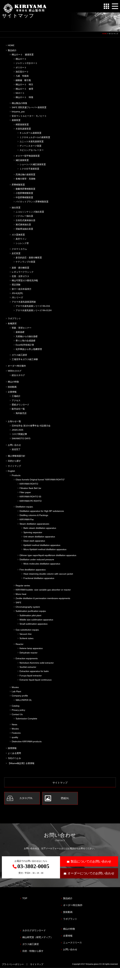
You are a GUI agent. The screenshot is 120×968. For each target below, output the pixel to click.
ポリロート (21, 67)
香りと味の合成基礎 (25, 340)
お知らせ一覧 (14, 421)
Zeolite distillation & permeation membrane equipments (43, 598)
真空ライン (21, 239)
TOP (24, 898)
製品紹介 (12, 50)
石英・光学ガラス (20, 276)
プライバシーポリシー (13, 964)
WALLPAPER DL (24, 700)
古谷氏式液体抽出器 (25, 220)
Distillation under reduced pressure (37, 559)
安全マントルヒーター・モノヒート (29, 116)
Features (16, 733)
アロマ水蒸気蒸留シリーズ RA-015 (33, 306)
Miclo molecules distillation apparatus (41, 563)
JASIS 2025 (17, 430)
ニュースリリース (72, 942)
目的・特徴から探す (32, 951)
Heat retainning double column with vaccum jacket (48, 574)
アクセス (16, 400)
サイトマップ (14, 466)
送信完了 (16, 449)
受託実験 (16, 284)
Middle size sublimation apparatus (36, 619)
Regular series (23, 585)
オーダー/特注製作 (17, 366)
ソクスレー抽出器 (24, 216)
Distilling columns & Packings (34, 515)
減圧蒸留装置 (22, 160)
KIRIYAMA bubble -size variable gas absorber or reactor (43, 589)
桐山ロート (21, 59)
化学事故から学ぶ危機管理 (29, 349)
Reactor (19, 644)
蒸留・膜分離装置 (20, 267)
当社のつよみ (14, 758)
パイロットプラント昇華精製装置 (32, 201)
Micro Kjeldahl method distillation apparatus (44, 549)
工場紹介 (16, 396)
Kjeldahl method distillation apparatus (41, 545)
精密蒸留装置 (22, 124)
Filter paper (25, 492)
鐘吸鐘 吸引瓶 (23, 80)
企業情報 (12, 392)
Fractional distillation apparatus (38, 578)
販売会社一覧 (18, 409)
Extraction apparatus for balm (34, 671)
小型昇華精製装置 (24, 193)
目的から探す (14, 461)
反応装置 (16, 253)
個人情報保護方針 (16, 456)
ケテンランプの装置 (25, 262)
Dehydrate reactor (29, 652)
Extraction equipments (27, 658)
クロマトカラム (19, 249)
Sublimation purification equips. (31, 611)
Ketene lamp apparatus (31, 648)
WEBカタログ (14, 371)
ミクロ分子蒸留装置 (29, 168)
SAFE (18, 602)
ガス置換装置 (18, 234)
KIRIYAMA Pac (27, 519)
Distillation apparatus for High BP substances (42, 511)
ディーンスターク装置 (30, 146)
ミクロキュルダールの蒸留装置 (35, 137)
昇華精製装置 (18, 184)
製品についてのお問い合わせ (91, 861)
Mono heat (21, 594)
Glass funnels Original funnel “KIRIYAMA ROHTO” (40, 479)
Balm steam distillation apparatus (39, 528)
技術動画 (12, 387)
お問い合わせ (14, 445)
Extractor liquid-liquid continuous (36, 680)
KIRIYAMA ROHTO (29, 484)
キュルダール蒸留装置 (30, 133)
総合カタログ (18, 375)
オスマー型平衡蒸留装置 (28, 156)
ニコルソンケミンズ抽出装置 (30, 211)
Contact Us (17, 714)
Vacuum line (26, 634)
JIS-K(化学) (17, 293)
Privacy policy (18, 710)
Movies (15, 687)
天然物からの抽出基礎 (27, 336)
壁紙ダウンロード (20, 404)
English (11, 471)
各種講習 (12, 323)
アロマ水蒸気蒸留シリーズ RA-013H (34, 310)
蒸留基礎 (20, 332)
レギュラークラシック (23, 272)
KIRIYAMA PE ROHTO (31, 501)
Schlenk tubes (26, 638)
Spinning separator (32, 532)
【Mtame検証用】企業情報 (21, 763)
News (14, 724)
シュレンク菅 (22, 243)
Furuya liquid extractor (31, 675)
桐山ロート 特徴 (24, 97)
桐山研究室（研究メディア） (37, 937)
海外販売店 (21, 413)
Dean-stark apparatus (34, 541)
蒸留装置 (16, 120)
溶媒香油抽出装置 (24, 229)
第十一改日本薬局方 (21, 289)
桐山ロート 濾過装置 (23, 54)
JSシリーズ (17, 297)
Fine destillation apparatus (33, 569)
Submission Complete (26, 718)
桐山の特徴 (13, 381)
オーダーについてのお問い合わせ (91, 873)
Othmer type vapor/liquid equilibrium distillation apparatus (48, 555)
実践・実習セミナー (21, 328)
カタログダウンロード (34, 930)
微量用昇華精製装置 (25, 189)
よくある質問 (14, 753)
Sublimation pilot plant (30, 615)
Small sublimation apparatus (34, 624)
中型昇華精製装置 (24, 197)
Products (16, 475)
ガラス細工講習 (19, 355)
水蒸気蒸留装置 (23, 128)
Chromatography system (28, 607)
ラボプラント (14, 318)
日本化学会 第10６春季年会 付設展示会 (31, 425)
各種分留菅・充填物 (25, 178)
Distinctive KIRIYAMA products (27, 741)
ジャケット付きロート (27, 63)
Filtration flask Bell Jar (30, 488)
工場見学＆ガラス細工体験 (25, 359)
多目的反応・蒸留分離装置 (29, 257)
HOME (104, 33)
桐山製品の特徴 (19, 103)
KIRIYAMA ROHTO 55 (30, 496)
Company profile (20, 695)
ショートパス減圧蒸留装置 (33, 164)
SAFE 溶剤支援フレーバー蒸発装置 (29, 107)
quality (15, 737)
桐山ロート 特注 (24, 84)
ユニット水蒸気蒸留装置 (32, 141)
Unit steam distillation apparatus (39, 536)
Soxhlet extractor (28, 667)
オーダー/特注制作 (72, 905)
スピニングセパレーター (32, 150)
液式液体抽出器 (23, 224)
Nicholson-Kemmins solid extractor (37, 663)
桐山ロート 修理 (24, 89)
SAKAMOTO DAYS (21, 438)
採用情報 (12, 748)
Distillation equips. (24, 506)
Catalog (15, 706)
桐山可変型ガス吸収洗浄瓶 (25, 280)
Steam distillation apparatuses (34, 524)
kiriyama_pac (18, 111)
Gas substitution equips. (27, 630)
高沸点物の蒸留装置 (25, 174)
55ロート (20, 93)
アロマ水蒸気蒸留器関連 (24, 302)
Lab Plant (16, 691)
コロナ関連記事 (19, 434)
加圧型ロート (22, 71)
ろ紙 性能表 (22, 76)
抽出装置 (16, 207)
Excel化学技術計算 (25, 345)
